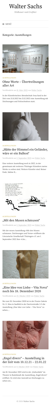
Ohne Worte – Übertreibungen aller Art (23, 83)
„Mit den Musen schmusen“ (21, 220)
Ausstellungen (9, 78)
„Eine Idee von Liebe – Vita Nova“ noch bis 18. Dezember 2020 (25, 289)
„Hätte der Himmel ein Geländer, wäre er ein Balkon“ (25, 151)
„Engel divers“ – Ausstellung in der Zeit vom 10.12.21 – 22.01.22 (24, 360)
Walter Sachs (25, 6)
